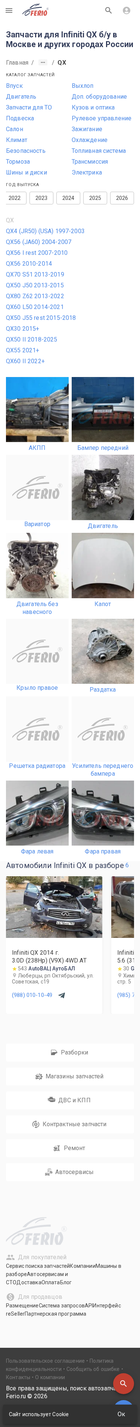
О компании (50, 1377)
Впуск (14, 85)
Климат (16, 139)
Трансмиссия (90, 161)
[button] (123, 1383)
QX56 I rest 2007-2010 (37, 252)
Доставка (28, 1282)
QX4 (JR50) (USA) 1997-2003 (45, 231)
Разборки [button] (74, 1052)
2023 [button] (41, 198)
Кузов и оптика (93, 107)
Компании (82, 1266)
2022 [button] (15, 198)
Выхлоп (83, 85)
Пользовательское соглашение (45, 1361)
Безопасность (26, 150)
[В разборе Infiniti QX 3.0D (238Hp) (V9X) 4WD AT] (54, 935)
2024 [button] (68, 198)
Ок (121, 1414)
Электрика (87, 172)
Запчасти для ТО (29, 107)
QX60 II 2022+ (25, 361)
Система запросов (62, 1306)
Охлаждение (90, 139)
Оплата (50, 1282)
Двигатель (21, 96)
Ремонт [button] (74, 1148)
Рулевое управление (102, 118)
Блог (66, 1282)
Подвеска (20, 118)
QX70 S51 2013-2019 (35, 274)
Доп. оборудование (99, 96)
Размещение (22, 1306)
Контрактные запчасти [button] (75, 1124)
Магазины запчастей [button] (75, 1076)
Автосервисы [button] (74, 1172)
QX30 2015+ (23, 328)
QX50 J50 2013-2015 (35, 285)
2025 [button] (95, 198)
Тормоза (18, 161)
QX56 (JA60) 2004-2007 (38, 241)
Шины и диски (26, 172)
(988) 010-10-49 (32, 995)
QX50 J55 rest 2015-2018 (41, 317)
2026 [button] (122, 198)
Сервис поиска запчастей (38, 1266)
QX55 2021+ (23, 350)
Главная (17, 62)
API (89, 1306)
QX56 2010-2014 (29, 263)
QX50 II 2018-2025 (31, 339)
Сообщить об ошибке (93, 1369)
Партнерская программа (55, 1314)
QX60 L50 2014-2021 (35, 307)
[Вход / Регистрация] (126, 10)
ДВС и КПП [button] (74, 1100)
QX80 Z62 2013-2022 (35, 296)
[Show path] (42, 62)
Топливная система (99, 150)
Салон (14, 129)
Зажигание (87, 129)
